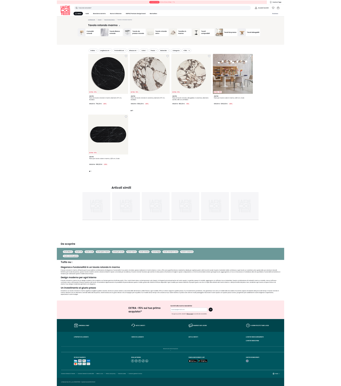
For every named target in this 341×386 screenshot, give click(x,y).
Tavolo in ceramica (187, 252)
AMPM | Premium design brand (136, 13)
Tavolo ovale (89, 252)
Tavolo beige (156, 252)
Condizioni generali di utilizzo (135, 373)
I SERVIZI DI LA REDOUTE (137, 337)
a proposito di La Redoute (81, 337)
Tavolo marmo (131, 252)
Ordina (92, 50)
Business (275, 13)
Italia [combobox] (276, 373)
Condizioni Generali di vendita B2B (86, 373)
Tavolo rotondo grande (71, 256)
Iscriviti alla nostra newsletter (181, 306)
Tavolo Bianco (68, 252)
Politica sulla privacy (111, 373)
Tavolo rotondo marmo (124, 20)
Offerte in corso (99, 373)
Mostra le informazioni (170, 349)
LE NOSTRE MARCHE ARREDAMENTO (255, 337)
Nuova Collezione (115, 13)
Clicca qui (189, 314)
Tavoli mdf (78, 252)
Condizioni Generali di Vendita (68, 373)
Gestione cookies (122, 373)
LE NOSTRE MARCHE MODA (252, 340)
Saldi (87, 13)
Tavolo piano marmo (102, 252)
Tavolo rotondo (144, 252)
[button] (278, 8)
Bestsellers (153, 13)
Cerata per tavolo (118, 252)
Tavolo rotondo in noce (170, 252)
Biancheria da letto (99, 13)
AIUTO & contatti (193, 337)
